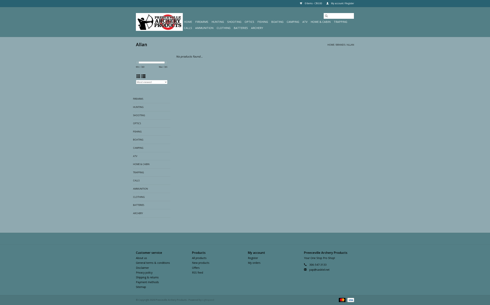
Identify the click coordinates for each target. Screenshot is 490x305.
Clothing (223, 28)
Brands (340, 44)
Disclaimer (142, 268)
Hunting (218, 22)
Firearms (201, 22)
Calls (188, 28)
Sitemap (141, 287)
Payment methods (147, 282)
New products (200, 263)
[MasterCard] (341, 300)
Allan (350, 44)
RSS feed (197, 272)
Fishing (262, 22)
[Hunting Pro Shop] (159, 22)
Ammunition (204, 28)
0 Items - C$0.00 (313, 3)
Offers (196, 268)
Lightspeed (208, 300)
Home (188, 22)
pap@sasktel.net (319, 269)
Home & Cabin (321, 22)
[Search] (326, 16)
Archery (257, 28)
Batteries (241, 28)
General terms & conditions (153, 263)
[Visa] (350, 300)
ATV (304, 22)
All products (199, 258)
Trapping (340, 22)
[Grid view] (138, 76)
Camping (293, 22)
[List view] (143, 76)
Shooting (234, 22)
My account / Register (342, 3)
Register (253, 258)
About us (141, 258)
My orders (254, 263)
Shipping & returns (147, 277)
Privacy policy (144, 272)
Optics (249, 22)
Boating (277, 22)
